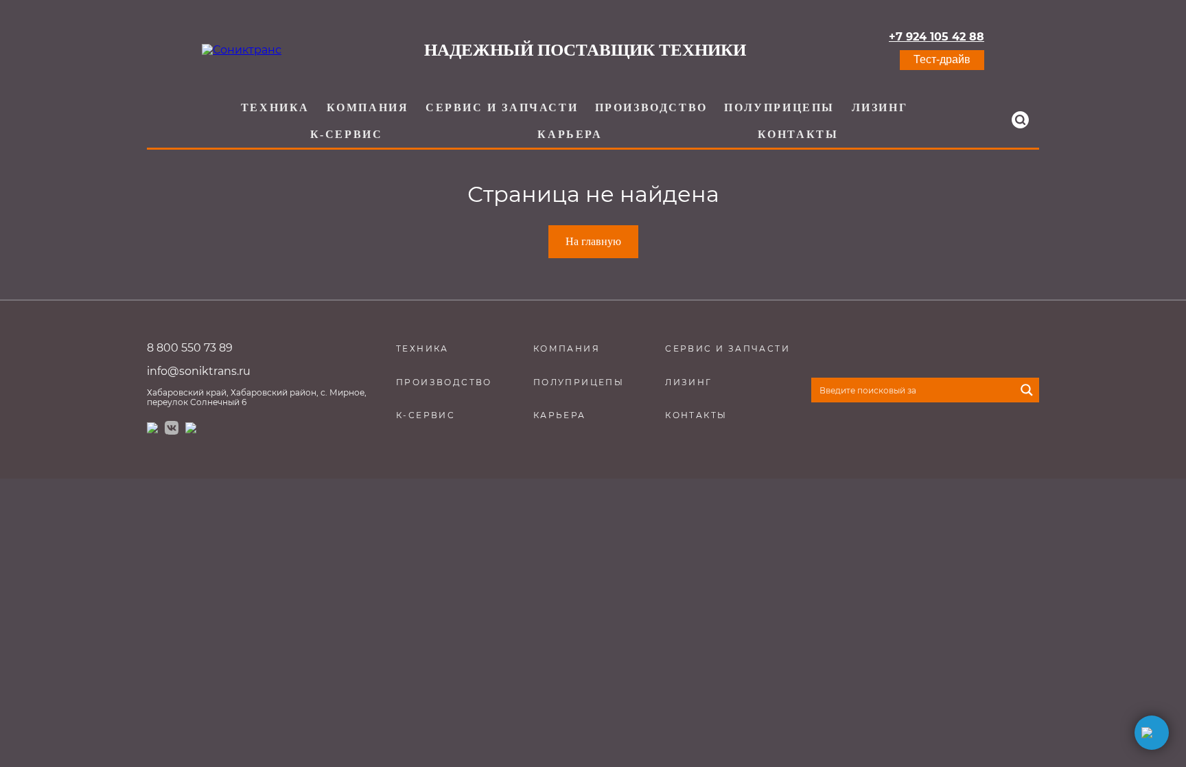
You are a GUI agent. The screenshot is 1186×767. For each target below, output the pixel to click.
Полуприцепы (779, 107)
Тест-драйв (942, 59)
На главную (593, 241)
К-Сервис (346, 134)
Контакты (798, 134)
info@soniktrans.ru (199, 371)
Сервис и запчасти (502, 107)
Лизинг (880, 107)
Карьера (569, 134)
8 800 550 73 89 (190, 347)
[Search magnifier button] (1026, 390)
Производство (651, 107)
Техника (275, 107)
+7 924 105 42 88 (936, 37)
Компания (368, 107)
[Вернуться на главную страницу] (241, 50)
